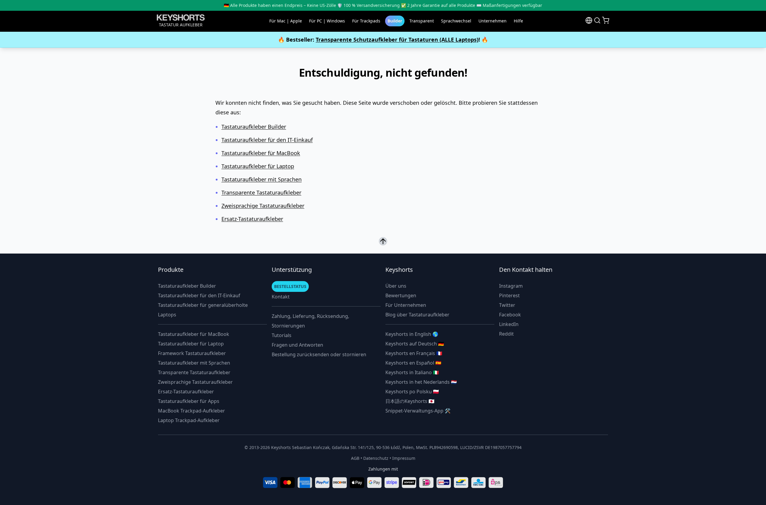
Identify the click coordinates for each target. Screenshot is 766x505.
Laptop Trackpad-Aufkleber (189, 420)
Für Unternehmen (405, 305)
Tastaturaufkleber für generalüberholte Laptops (203, 310)
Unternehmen (492, 21)
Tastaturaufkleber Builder (253, 126)
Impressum (403, 458)
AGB (355, 458)
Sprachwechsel (456, 21)
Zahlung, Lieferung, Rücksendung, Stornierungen (310, 321)
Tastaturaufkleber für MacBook (260, 153)
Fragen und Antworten (297, 345)
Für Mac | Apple (285, 21)
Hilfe (518, 21)
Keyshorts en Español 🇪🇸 (413, 363)
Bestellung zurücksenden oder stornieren (319, 354)
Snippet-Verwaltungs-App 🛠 (418, 410)
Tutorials (281, 335)
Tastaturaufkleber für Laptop (257, 166)
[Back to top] (383, 240)
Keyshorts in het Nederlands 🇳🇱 (421, 382)
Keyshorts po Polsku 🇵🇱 (412, 391)
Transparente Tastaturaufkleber (261, 192)
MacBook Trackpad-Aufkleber (191, 410)
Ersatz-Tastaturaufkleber (252, 218)
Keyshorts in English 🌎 (411, 334)
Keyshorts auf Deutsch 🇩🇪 (414, 343)
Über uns (395, 286)
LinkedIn (509, 324)
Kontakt (281, 296)
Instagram (511, 286)
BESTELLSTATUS (290, 286)
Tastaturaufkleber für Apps (188, 401)
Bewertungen (400, 295)
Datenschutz (375, 458)
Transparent (421, 21)
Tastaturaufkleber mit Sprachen (261, 179)
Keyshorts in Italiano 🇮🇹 (412, 372)
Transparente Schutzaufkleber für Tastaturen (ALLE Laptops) (397, 39)
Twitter (507, 305)
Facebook (510, 314)
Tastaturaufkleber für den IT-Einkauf (267, 139)
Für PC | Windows (327, 21)
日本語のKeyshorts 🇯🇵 (409, 401)
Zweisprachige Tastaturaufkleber (262, 205)
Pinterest (509, 295)
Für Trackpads (366, 21)
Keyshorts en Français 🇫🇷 (413, 353)
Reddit (506, 333)
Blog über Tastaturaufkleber (417, 314)
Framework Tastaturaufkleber (192, 353)
